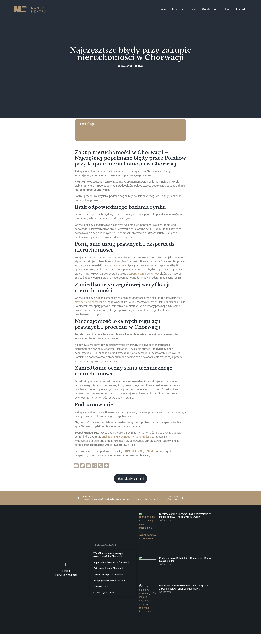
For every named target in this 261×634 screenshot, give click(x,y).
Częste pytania (210, 9)
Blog (227, 9)
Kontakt (240, 9)
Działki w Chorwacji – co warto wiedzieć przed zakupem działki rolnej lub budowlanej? (183, 587)
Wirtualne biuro (101, 586)
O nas (193, 9)
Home (163, 9)
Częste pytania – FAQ (104, 592)
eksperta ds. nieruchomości (143, 273)
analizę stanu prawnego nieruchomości (125, 436)
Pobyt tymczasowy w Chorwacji (110, 580)
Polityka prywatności (66, 574)
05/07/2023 (165, 520)
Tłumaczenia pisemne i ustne (108, 574)
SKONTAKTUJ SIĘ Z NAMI (138, 451)
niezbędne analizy (113, 265)
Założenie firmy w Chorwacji (108, 568)
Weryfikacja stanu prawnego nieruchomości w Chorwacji (108, 555)
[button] (182, 124)
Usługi (176, 9)
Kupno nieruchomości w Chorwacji (111, 562)
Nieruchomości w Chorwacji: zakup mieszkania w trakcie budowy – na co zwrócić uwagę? (185, 515)
